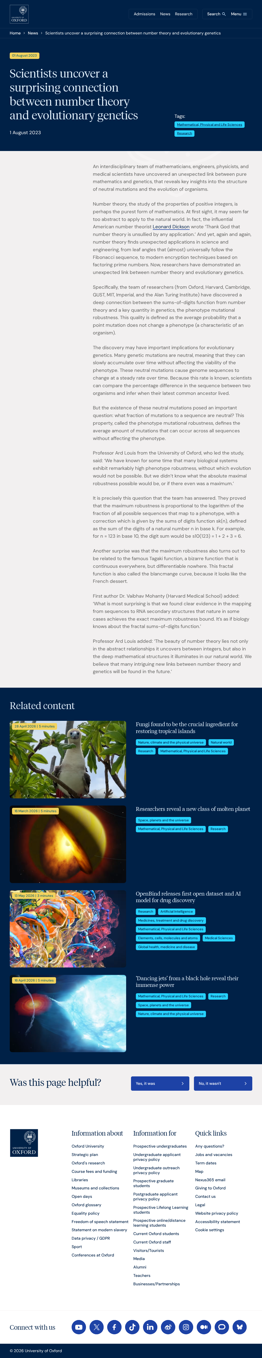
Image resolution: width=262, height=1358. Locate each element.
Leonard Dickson (171, 227)
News (165, 14)
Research (183, 14)
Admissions (144, 14)
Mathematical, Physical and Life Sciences (209, 124)
